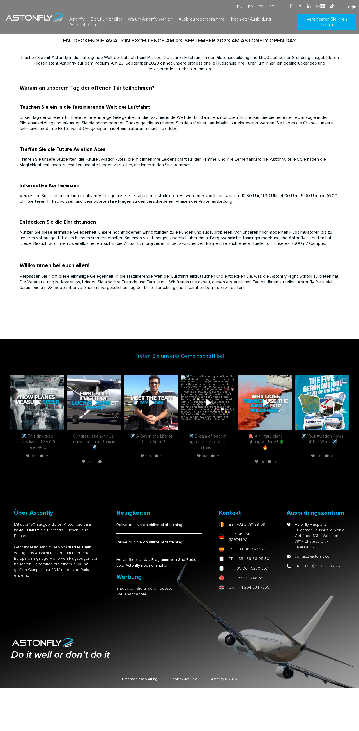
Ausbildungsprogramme (202, 19)
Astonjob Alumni (84, 25)
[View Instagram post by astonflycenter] (59, 424)
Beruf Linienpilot (106, 19)
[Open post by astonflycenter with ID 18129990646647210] (208, 402)
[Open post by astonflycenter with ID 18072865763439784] (94, 402)
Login (351, 7)
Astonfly (77, 19)
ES (261, 7)
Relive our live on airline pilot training (149, 524)
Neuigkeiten (133, 513)
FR (250, 7)
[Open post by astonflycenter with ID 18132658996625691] (265, 402)
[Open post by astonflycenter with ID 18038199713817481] (322, 402)
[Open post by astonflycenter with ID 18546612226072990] (151, 402)
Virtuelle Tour (260, 243)
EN (240, 7)
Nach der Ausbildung (251, 19)
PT (271, 7)
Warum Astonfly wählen (150, 19)
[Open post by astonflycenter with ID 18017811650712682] (37, 402)
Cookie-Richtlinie (184, 679)
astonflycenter (36, 380)
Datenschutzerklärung (139, 679)
